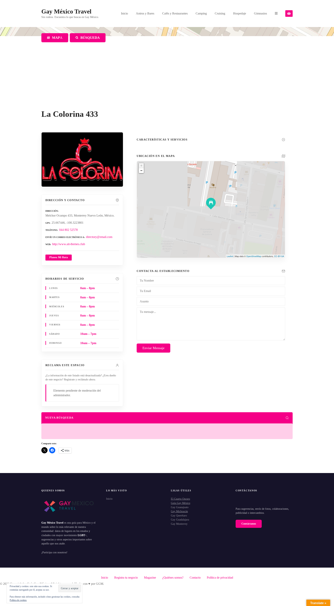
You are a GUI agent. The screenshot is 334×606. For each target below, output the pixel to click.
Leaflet (230, 256)
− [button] (141, 170)
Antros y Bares (145, 13)
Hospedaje (239, 13)
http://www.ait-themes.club (68, 244)
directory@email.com (99, 237)
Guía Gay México (180, 502)
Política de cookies (18, 600)
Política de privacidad (220, 577)
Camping (201, 13)
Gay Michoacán (179, 511)
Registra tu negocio (126, 577)
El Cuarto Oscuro (180, 498)
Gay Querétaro (179, 515)
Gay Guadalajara (180, 519)
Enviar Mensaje (153, 348)
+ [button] (141, 165)
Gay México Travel (66, 11)
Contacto (195, 577)
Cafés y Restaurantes (175, 13)
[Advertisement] (167, 80)
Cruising (220, 13)
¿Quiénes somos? (172, 577)
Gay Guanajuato (179, 507)
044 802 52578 (68, 229)
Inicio (124, 13)
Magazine (150, 577)
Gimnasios (260, 13)
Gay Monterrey (179, 523)
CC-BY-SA (279, 256)
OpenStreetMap (253, 256)
